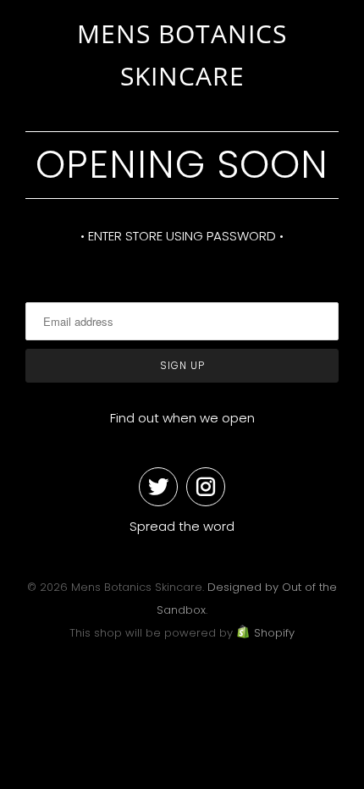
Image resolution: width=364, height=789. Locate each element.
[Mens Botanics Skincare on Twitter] (158, 486)
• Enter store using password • (182, 236)
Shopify (274, 633)
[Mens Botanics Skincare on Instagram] (205, 486)
